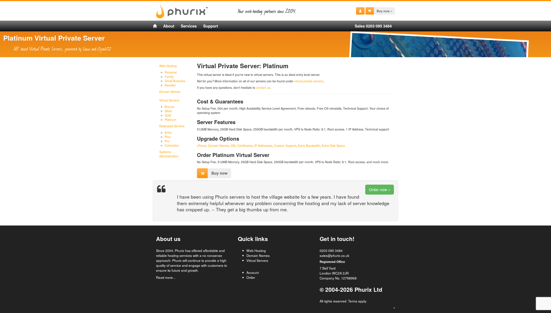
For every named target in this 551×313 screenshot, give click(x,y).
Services (189, 26)
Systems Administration (169, 154)
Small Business (175, 81)
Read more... (165, 277)
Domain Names (169, 91)
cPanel (201, 145)
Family (169, 76)
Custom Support (285, 145)
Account (252, 272)
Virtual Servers (169, 100)
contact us (263, 87)
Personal (171, 72)
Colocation (172, 145)
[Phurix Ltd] (155, 26)
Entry (168, 132)
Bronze (169, 106)
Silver (168, 111)
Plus (167, 137)
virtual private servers (308, 81)
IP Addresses (263, 145)
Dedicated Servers (171, 126)
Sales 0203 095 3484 (373, 26)
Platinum (170, 119)
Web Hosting (168, 66)
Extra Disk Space (333, 145)
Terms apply (357, 301)
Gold (168, 115)
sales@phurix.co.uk (334, 255)
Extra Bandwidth (309, 145)
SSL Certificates (241, 145)
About (168, 26)
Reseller (170, 85)
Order (250, 277)
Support (210, 26)
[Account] (360, 11)
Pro (167, 141)
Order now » (379, 189)
